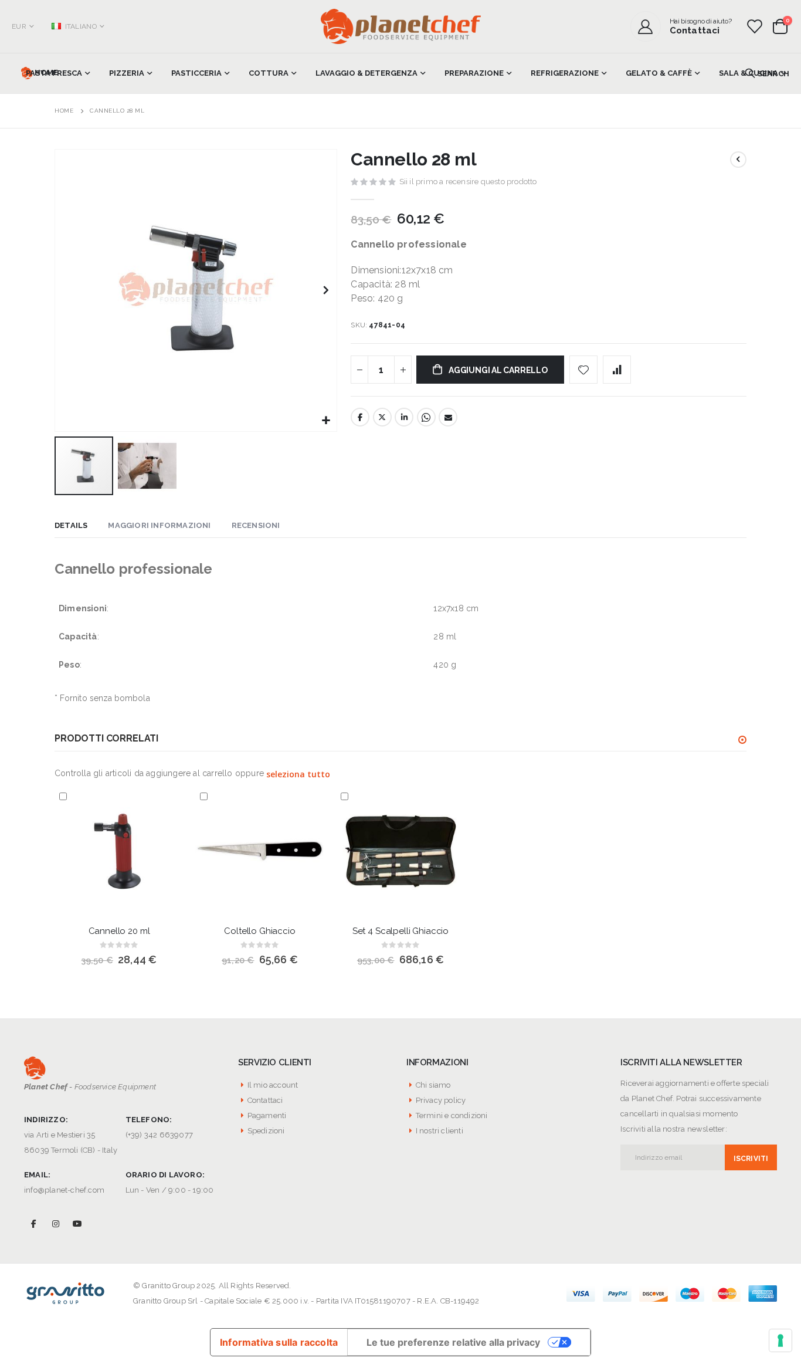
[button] (326, 421)
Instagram (56, 1223)
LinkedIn (404, 417)
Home (64, 110)
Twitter (382, 417)
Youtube (77, 1223)
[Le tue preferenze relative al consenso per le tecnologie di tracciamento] (780, 1340)
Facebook (360, 417)
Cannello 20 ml (119, 931)
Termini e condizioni (452, 1115)
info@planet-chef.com (64, 1190)
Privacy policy (441, 1100)
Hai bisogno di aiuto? (701, 21)
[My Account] (650, 26)
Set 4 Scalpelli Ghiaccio (400, 931)
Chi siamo (433, 1085)
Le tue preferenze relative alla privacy (453, 1342)
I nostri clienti (439, 1130)
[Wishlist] (753, 26)
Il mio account (272, 1085)
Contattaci (695, 30)
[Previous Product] (738, 159)
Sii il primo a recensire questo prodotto (468, 181)
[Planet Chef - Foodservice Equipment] (401, 26)
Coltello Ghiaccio (259, 931)
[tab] (71, 526)
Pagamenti (267, 1115)
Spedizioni (266, 1130)
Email (448, 417)
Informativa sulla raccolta (279, 1342)
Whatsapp (426, 417)
